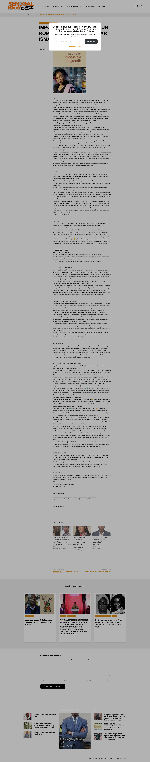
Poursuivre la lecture (75, 46)
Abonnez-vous (91, 41)
